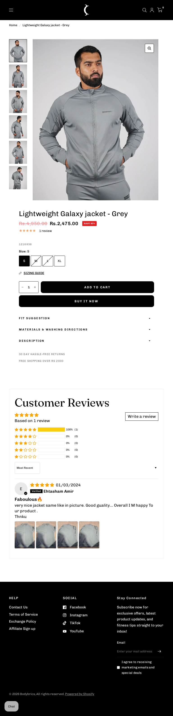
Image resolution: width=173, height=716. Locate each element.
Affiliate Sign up (22, 628)
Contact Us (18, 607)
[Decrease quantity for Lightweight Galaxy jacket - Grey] (22, 287)
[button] (25, 429)
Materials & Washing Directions (53, 329)
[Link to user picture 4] (89, 534)
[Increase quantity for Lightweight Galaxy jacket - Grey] (35, 287)
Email (121, 642)
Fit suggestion (34, 318)
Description (32, 340)
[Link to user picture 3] (67, 534)
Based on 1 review (32, 420)
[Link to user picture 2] (46, 534)
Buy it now (86, 301)
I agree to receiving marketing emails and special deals (138, 667)
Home (13, 25)
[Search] (144, 10)
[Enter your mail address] (159, 651)
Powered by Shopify (79, 694)
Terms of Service (23, 614)
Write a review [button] (142, 416)
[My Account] (152, 10)
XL (59, 261)
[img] (42, 485)
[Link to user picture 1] (25, 534)
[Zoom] (149, 48)
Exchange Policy (22, 621)
